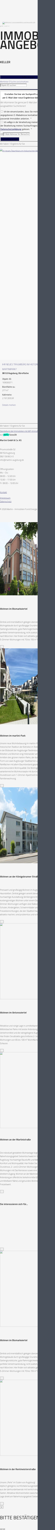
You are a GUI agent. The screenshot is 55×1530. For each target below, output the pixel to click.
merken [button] (12, 405)
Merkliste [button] (5, 81)
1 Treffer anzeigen (27, 77)
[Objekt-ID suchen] (27, 89)
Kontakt (3, 492)
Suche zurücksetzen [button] (19, 81)
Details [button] (5, 405)
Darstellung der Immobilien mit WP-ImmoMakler (21, 431)
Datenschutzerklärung (10, 129)
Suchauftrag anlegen (10, 139)
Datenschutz (5, 501)
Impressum (5, 498)
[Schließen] (2, 646)
